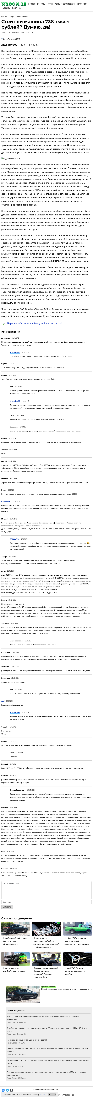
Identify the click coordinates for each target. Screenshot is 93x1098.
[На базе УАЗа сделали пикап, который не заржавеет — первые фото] (77, 929)
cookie (42, 1095)
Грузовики (82, 3)
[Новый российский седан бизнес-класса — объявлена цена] (15, 929)
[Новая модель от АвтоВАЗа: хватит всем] (15, 959)
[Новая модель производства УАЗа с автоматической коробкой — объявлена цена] (46, 929)
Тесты (50, 3)
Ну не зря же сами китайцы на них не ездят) (27, 1040)
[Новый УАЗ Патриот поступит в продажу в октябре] (77, 959)
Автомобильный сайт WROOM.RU (45, 1089)
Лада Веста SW (22, 17)
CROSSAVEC (6, 502)
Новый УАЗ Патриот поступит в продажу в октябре (75, 971)
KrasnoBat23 (15, 352)
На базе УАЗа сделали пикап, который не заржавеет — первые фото (77, 941)
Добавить (7, 907)
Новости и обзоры (36, 3)
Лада (12, 17)
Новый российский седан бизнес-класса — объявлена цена (14, 941)
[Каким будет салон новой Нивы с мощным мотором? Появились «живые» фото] (46, 959)
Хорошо (52, 1094)
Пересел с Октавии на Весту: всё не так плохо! (34, 323)
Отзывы (6, 7)
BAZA (14, 7)
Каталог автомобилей (65, 3)
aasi (3, 701)
